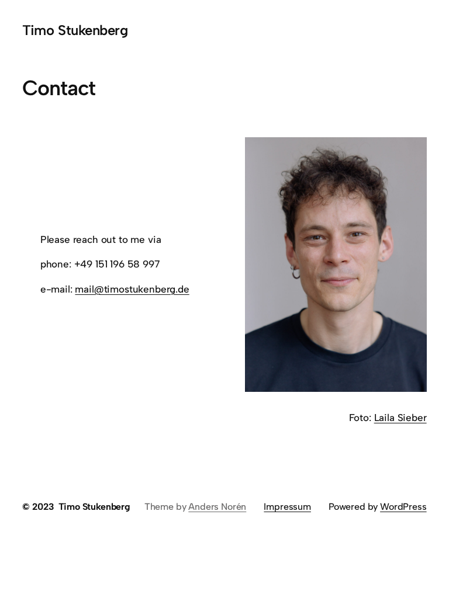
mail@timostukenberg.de (132, 289)
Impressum (287, 506)
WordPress (403, 506)
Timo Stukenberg (74, 30)
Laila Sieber (400, 417)
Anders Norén (217, 506)
